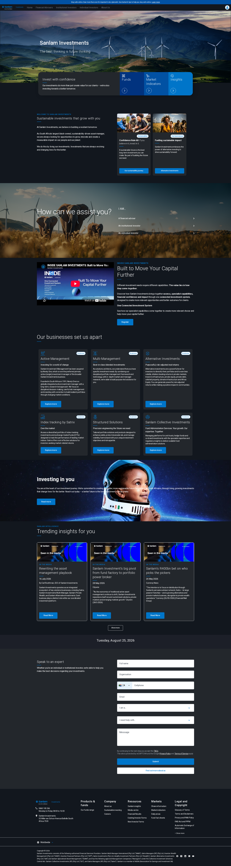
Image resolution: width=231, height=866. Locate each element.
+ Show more (179, 833)
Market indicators (158, 810)
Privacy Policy (165, 754)
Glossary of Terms (182, 810)
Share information (158, 806)
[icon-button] (189, 708)
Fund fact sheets (158, 818)
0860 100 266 (51, 809)
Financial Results (134, 814)
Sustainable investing (113, 810)
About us (108, 806)
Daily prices (155, 814)
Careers (107, 814)
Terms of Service (181, 754)
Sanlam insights (134, 806)
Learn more (156, 2)
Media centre (133, 810)
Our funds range (87, 810)
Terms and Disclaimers (184, 814)
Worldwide (45, 842)
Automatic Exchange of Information (184, 826)
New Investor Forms (136, 822)
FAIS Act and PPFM (182, 821)
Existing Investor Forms (137, 818)
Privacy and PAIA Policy (184, 818)
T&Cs (156, 751)
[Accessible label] (124, 90)
